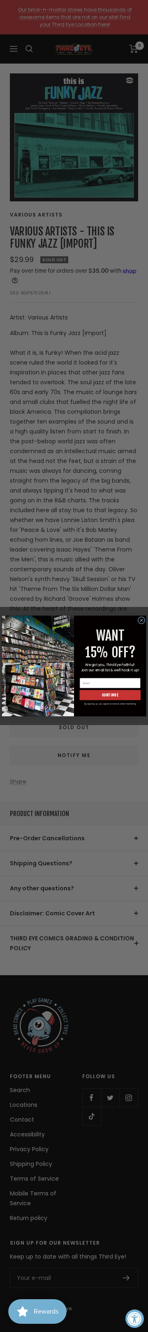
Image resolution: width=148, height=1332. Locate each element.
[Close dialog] (141, 620)
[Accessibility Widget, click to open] (134, 1318)
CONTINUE (110, 695)
